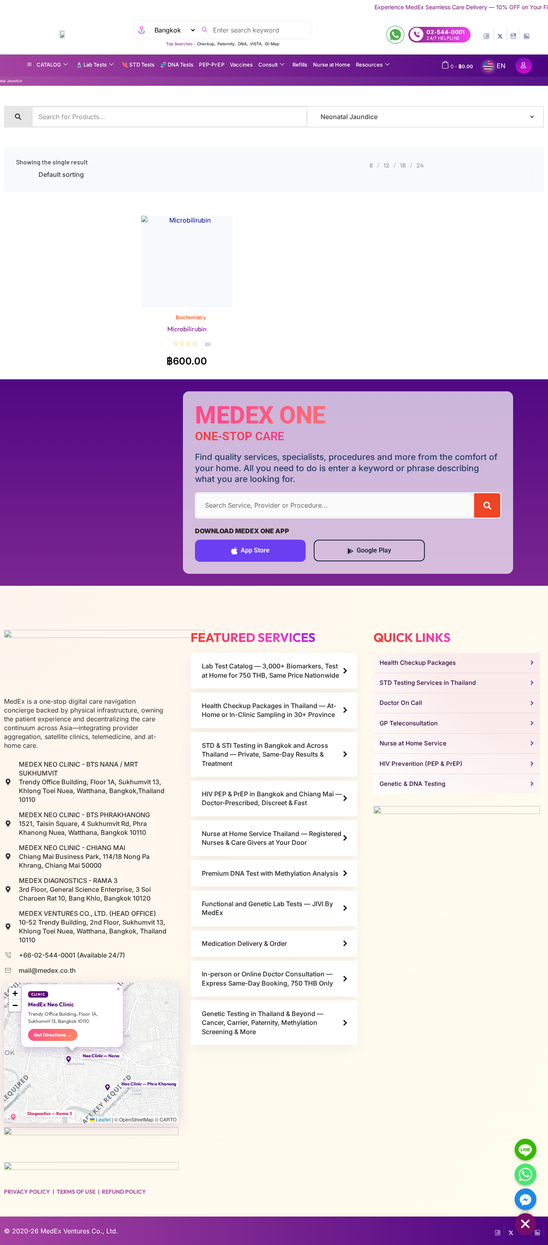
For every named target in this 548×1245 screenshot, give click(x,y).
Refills (299, 64)
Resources (369, 64)
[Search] (487, 505)
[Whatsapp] (525, 1174)
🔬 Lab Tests (91, 64)
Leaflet (103, 1119)
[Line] (525, 1149)
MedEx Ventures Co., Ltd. (79, 1231)
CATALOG (49, 64)
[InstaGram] (513, 34)
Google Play (374, 550)
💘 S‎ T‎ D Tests (138, 64)
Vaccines (241, 64)
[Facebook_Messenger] (525, 1199)
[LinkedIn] (526, 34)
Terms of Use (76, 1191)
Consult (268, 64)
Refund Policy (124, 1191)
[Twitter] (500, 34)
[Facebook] (486, 34)
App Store (255, 550)
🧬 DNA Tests (176, 64)
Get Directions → (53, 1035)
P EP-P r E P (211, 64)
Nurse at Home (331, 64)
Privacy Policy (27, 1191)
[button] (72, 1059)
